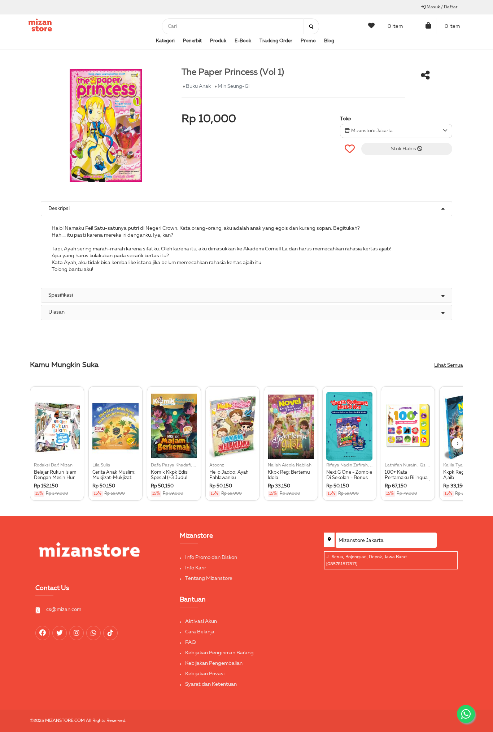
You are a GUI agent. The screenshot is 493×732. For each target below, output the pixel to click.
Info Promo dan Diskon (211, 557)
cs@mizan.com (63, 609)
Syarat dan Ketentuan (211, 684)
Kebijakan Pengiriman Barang (219, 652)
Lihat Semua (448, 365)
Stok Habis (404, 148)
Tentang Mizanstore (208, 578)
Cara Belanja (199, 631)
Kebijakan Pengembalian (214, 663)
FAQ (190, 642)
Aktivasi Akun (201, 621)
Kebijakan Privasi (204, 673)
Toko (345, 118)
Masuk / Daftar (441, 7)
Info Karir (195, 567)
